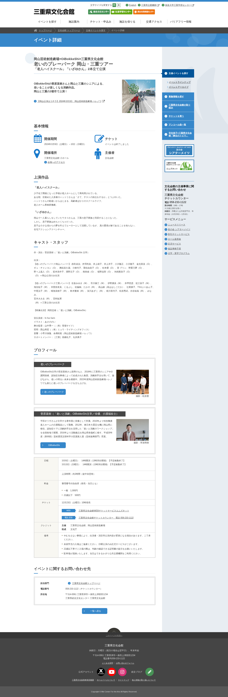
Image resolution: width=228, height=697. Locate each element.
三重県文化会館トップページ (86, 583)
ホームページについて (106, 680)
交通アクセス (154, 21)
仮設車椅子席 (174, 248)
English (132, 5)
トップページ (45, 30)
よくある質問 (107, 663)
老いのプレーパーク (54, 392)
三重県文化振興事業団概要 (83, 680)
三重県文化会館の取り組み (179, 106)
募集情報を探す (176, 96)
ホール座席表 (174, 239)
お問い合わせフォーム (125, 663)
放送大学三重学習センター (178, 5)
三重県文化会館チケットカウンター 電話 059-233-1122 (106, 517)
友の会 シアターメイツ (179, 229)
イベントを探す (47, 21)
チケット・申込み (100, 21)
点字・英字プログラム (179, 253)
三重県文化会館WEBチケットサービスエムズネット (104, 510)
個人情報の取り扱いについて (144, 680)
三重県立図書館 (148, 5)
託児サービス (174, 244)
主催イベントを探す (95, 30)
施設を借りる (127, 21)
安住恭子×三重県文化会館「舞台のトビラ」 (180, 134)
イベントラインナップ (180, 82)
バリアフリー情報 (180, 21)
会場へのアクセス (56, 162)
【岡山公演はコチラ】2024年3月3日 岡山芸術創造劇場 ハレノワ (69, 101)
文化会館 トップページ (69, 30)
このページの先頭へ (114, 635)
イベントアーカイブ (178, 87)
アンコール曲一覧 (177, 124)
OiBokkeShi (54, 445)
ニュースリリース (176, 224)
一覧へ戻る (95, 611)
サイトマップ (123, 680)
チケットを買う (176, 116)
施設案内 (74, 21)
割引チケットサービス (179, 234)
